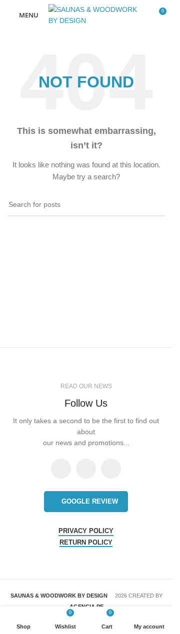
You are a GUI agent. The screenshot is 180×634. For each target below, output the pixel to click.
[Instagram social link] (86, 469)
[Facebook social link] (61, 469)
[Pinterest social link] (111, 469)
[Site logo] (93, 14)
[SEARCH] (153, 204)
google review (90, 501)
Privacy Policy (86, 531)
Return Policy (86, 542)
